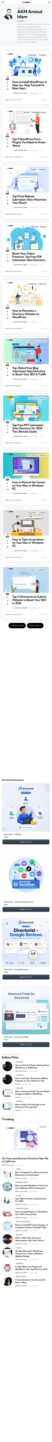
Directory (42, 169)
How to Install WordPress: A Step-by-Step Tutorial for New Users (29, 85)
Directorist (19, 1075)
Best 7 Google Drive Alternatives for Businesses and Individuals (31, 1173)
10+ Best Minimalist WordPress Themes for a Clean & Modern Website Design (29, 1253)
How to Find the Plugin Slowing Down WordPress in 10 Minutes (32, 1066)
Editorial (18, 1084)
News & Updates (21, 1276)
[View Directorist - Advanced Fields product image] (26, 1010)
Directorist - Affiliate (12, 834)
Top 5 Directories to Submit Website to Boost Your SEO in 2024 (29, 600)
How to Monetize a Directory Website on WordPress (25, 314)
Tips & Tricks (32, 455)
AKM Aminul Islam (20, 93)
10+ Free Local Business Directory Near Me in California (25, 1160)
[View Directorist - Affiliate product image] (26, 807)
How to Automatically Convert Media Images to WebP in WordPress (32, 1092)
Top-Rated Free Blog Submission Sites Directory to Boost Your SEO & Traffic (29, 371)
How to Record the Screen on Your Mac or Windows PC (28, 485)
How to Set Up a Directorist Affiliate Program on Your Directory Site (31, 1079)
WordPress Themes (22, 1182)
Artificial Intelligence (23, 1221)
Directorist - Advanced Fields (16, 1037)
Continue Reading (13, 100)
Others (18, 1169)
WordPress (32, 55)
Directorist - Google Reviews (16, 969)
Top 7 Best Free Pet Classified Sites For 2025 (31, 1199)
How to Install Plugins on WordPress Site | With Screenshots (31, 1212)
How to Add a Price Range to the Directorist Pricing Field (30, 1105)
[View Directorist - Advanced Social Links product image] (26, 875)
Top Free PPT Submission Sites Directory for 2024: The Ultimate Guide (27, 428)
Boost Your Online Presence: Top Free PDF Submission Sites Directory (28, 257)
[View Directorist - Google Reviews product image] (26, 942)
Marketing (42, 398)
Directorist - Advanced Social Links (18, 902)
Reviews (27, 112)
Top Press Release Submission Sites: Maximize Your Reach (29, 199)
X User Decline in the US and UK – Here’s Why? (31, 1281)
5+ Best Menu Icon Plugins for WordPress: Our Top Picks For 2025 (31, 1267)
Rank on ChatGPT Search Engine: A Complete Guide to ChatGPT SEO (31, 1226)
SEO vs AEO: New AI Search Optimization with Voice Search (29, 1239)
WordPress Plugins (39, 112)
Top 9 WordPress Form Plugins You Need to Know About (28, 142)
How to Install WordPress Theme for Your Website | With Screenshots (31, 1186)
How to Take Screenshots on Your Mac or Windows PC (28, 543)
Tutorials (42, 55)
